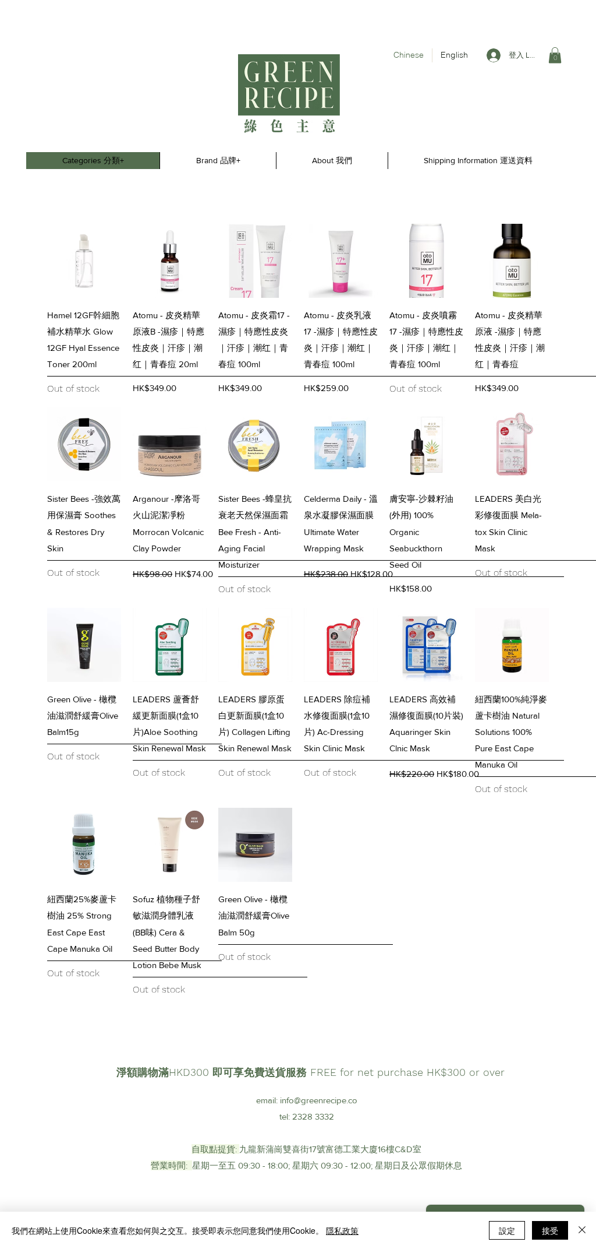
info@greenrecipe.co (318, 1100)
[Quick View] (84, 261)
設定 (507, 1230)
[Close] (582, 1230)
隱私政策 (342, 1230)
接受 (550, 1230)
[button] (555, 55)
